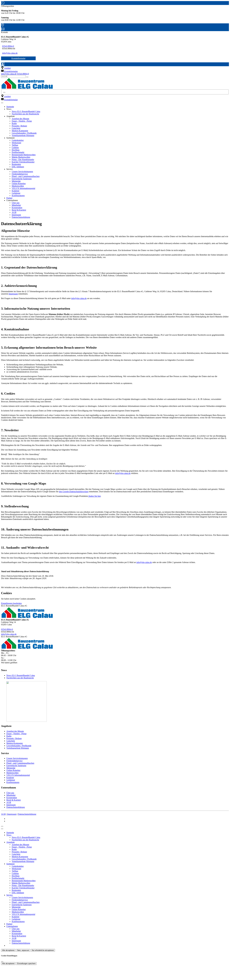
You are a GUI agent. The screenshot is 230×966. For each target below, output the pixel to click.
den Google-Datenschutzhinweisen (73, 491)
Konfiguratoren (18, 195)
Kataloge (15, 191)
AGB (14, 212)
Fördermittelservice (20, 174)
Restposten (16, 164)
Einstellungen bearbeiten (11, 603)
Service (9, 895)
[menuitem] (6, 68)
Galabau (15, 147)
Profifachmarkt (18, 152)
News (8, 835)
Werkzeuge (16, 143)
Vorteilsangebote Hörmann (23, 135)
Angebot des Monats (20, 118)
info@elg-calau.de (10, 53)
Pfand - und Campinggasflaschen (26, 176)
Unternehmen (12, 926)
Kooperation (17, 207)
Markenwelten (18, 186)
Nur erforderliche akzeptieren (43, 950)
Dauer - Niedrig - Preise (22, 121)
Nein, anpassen (23, 950)
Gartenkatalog (18, 140)
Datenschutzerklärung (21, 217)
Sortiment (10, 864)
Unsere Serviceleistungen (22, 171)
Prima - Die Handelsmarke (23, 159)
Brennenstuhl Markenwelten (24, 155)
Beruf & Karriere (19, 210)
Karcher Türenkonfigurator (23, 162)
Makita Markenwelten (21, 157)
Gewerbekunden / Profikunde (24, 133)
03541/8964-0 (8, 46)
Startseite (10, 106)
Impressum (16, 215)
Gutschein (16, 128)
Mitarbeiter (16, 205)
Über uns (15, 203)
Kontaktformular (18, 58)
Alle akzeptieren (8, 950)
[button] (2, 102)
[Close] (2, 828)
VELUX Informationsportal (23, 188)
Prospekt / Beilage (19, 126)
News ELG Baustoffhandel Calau (26, 111)
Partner (9, 198)
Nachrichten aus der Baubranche (25, 114)
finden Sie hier (94, 496)
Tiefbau (15, 145)
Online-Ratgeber (19, 183)
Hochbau (15, 150)
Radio (14, 123)
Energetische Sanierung (22, 179)
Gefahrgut (16, 193)
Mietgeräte (16, 181)
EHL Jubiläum (18, 167)
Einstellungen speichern (26, 964)
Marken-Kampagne (20, 131)
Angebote (10, 842)
